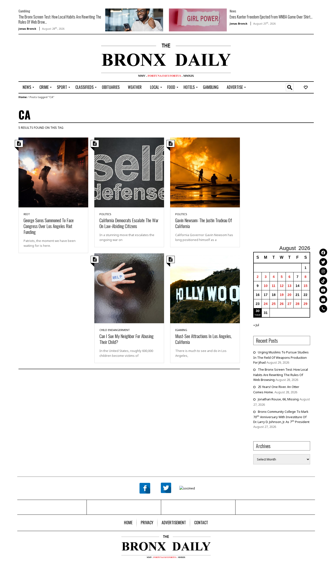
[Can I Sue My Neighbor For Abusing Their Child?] (129, 288)
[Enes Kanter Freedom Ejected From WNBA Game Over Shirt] (198, 19)
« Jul (256, 325)
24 (266, 304)
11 (273, 286)
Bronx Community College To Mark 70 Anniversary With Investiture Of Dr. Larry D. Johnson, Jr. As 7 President (281, 416)
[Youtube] (323, 290)
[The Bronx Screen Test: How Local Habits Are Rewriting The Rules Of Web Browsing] (134, 19)
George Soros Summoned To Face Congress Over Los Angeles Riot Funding (49, 226)
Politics (105, 214)
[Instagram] (323, 271)
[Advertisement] (46, 58)
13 (289, 286)
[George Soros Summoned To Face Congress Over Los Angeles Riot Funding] (53, 172)
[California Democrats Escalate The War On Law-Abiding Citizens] (129, 172)
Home (22, 97)
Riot (27, 214)
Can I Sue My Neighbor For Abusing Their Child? (126, 338)
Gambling (24, 10)
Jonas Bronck (27, 28)
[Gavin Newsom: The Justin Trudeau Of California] (205, 172)
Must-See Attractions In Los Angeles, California (203, 338)
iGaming (181, 330)
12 (282, 286)
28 (297, 304)
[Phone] (323, 309)
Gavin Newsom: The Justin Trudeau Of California (203, 223)
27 (289, 304)
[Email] (323, 299)
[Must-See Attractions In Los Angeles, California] (205, 288)
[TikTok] (323, 281)
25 (274, 304)
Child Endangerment (114, 330)
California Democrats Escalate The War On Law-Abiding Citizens (128, 223)
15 (305, 286)
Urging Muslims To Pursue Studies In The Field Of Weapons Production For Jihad (281, 357)
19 (282, 295)
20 (289, 295)
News (233, 10)
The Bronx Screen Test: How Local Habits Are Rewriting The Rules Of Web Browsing (280, 374)
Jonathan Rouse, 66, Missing (278, 399)
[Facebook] (323, 252)
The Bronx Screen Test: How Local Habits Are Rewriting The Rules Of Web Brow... (59, 19)
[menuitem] (26, 87)
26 (282, 304)
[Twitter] (323, 262)
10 (266, 286)
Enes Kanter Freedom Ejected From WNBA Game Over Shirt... (271, 17)
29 (305, 304)
